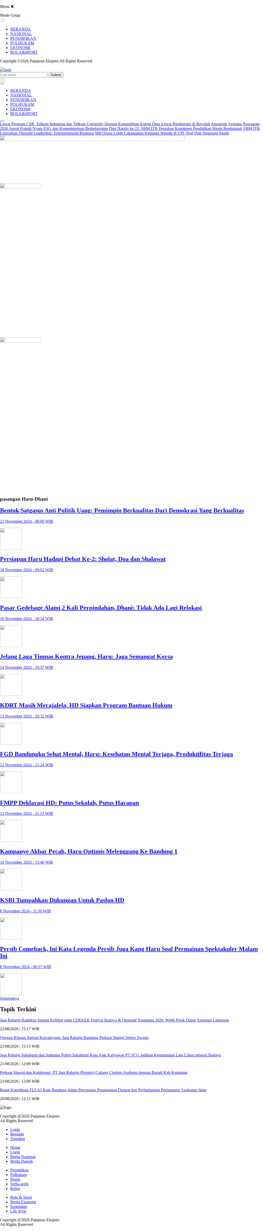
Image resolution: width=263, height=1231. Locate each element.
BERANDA (20, 29)
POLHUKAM (22, 43)
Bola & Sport (21, 1197)
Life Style (18, 1211)
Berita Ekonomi (23, 1202)
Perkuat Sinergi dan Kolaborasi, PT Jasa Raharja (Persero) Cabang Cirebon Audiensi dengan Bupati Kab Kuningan (93, 1072)
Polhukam (18, 1174)
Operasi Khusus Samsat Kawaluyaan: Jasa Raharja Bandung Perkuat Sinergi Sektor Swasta (74, 1037)
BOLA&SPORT (24, 52)
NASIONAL (21, 34)
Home (15, 1147)
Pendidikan (19, 1170)
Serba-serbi (19, 1184)
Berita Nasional (22, 1156)
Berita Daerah (21, 1161)
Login (15, 1129)
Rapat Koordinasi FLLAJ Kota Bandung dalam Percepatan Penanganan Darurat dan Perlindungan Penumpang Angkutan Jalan (103, 1090)
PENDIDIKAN (23, 38)
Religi (15, 1188)
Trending (17, 1139)
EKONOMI (20, 47)
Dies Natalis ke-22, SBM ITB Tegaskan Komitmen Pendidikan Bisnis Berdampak (175, 128)
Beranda (17, 1134)
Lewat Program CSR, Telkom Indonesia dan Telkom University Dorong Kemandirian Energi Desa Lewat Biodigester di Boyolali (105, 124)
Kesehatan (18, 1206)
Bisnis (15, 1179)
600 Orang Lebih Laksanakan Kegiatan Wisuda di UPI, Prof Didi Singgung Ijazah (162, 133)
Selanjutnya (9, 998)
